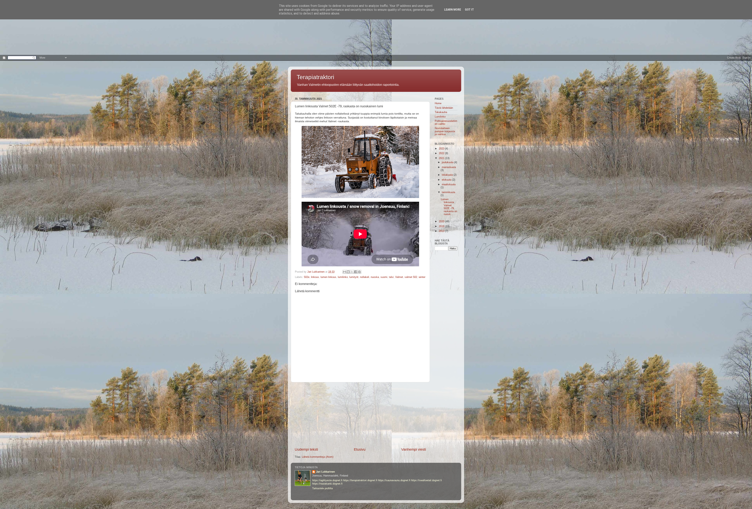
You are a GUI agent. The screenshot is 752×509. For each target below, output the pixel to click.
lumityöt (353, 277)
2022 (442, 153)
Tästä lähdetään (444, 108)
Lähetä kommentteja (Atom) (317, 457)
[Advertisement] (117, 27)
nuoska (375, 277)
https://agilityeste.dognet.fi (327, 480)
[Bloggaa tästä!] (348, 272)
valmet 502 (411, 277)
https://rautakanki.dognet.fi (327, 483)
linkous (315, 277)
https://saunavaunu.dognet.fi (394, 480)
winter (422, 277)
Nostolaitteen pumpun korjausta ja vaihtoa (445, 131)
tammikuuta (448, 192)
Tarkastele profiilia (322, 488)
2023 (442, 148)
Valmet (399, 277)
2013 (442, 231)
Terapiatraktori (315, 77)
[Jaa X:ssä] (352, 272)
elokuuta (447, 179)
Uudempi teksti (306, 449)
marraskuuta (449, 167)
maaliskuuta (449, 184)
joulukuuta (448, 162)
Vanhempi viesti (413, 449)
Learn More (452, 9)
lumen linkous (328, 277)
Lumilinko (440, 116)
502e (306, 277)
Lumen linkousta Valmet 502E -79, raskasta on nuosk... (449, 207)
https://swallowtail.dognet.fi (426, 480)
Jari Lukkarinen (325, 471)
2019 (442, 226)
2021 (442, 158)
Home (438, 103)
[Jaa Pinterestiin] (359, 272)
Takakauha (441, 112)
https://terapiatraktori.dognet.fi (360, 480)
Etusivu (359, 449)
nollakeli (364, 277)
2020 (442, 221)
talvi (391, 277)
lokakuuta (448, 175)
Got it (469, 9)
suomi (384, 277)
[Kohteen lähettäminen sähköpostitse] (344, 272)
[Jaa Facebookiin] (356, 272)
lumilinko (343, 277)
